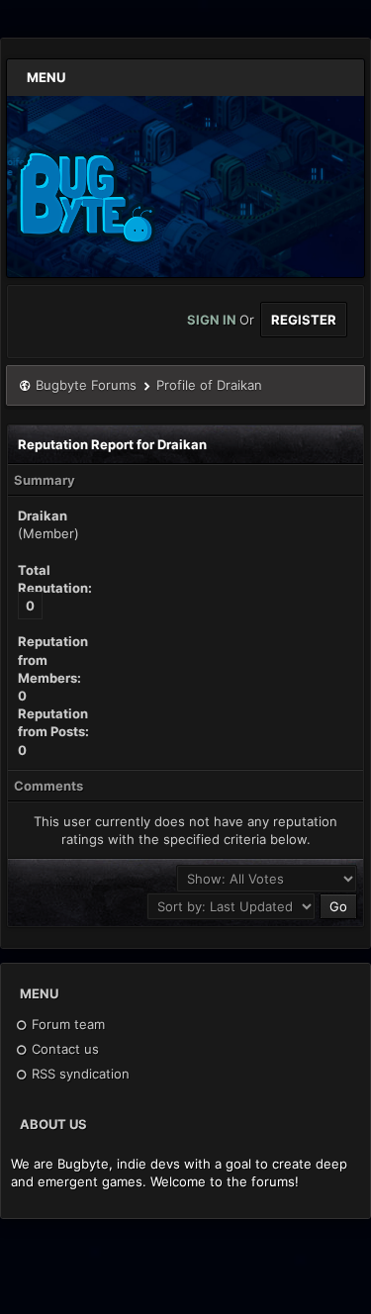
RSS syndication (79, 1073)
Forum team (66, 1024)
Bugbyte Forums (86, 385)
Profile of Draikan (209, 385)
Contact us (63, 1049)
